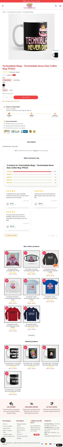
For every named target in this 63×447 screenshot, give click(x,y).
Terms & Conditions (7, 426)
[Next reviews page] (57, 235)
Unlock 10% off (3, 440)
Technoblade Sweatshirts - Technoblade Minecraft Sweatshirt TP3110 (13, 298)
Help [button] (60, 445)
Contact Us (19, 434)
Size (3, 87)
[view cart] (60, 6)
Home (4, 12)
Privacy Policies (6, 428)
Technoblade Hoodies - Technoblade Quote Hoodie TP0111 (12, 326)
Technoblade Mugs (28, 12)
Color (3, 82)
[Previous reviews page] (49, 235)
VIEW (12, 266)
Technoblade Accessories (14, 12)
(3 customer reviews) (14, 72)
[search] (56, 6)
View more (31, 335)
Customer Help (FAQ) (22, 436)
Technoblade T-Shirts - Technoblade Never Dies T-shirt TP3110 (31, 298)
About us (5, 424)
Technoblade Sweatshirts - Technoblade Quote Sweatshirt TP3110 (50, 271)
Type (3, 77)
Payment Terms (21, 428)
